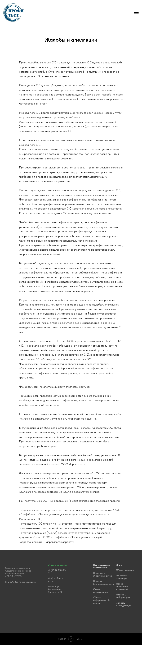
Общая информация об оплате (101, 600)
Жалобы (120, 575)
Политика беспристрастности (103, 582)
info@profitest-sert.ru (55, 579)
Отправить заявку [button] (57, 564)
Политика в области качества (102, 574)
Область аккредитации (123, 604)
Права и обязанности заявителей (122, 586)
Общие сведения (125, 570)
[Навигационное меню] (136, 12)
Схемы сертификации (100, 590)
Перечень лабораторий (123, 596)
